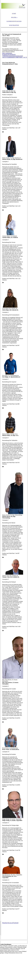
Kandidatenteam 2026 (14, 21)
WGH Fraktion (14, 25)
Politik (13, 17)
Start (14, 13)
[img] (14, 6)
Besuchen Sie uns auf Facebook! (10, 922)
